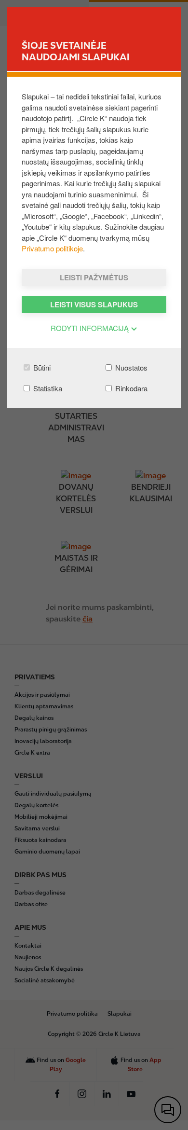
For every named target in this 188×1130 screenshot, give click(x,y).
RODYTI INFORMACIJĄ (91, 328)
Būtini (41, 367)
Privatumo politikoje (52, 248)
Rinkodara (130, 388)
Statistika (46, 388)
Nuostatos (130, 367)
